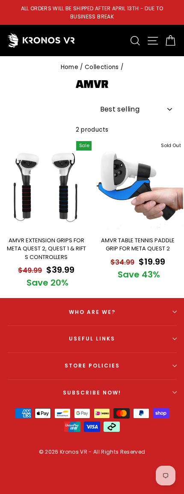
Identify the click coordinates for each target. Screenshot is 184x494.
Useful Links (92, 338)
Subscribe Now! (92, 392)
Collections (102, 67)
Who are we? (92, 312)
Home (69, 67)
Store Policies (92, 365)
